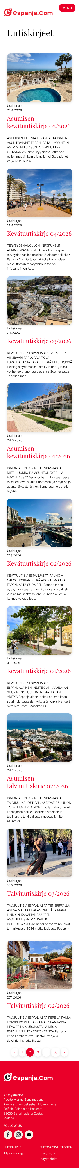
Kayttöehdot (48, 1159)
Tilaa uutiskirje (13, 1153)
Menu (67, 8)
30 (55, 1052)
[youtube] (29, 1134)
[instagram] (18, 1134)
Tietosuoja (47, 1153)
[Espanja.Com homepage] (14, 13)
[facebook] (8, 1134)
